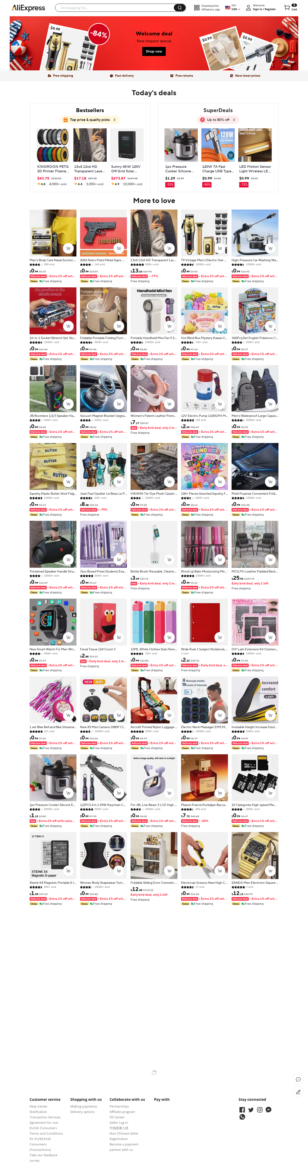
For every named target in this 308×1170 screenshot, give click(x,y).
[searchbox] (116, 8)
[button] (180, 7)
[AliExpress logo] (28, 7)
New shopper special (154, 41)
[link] (69, 54)
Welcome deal (154, 34)
